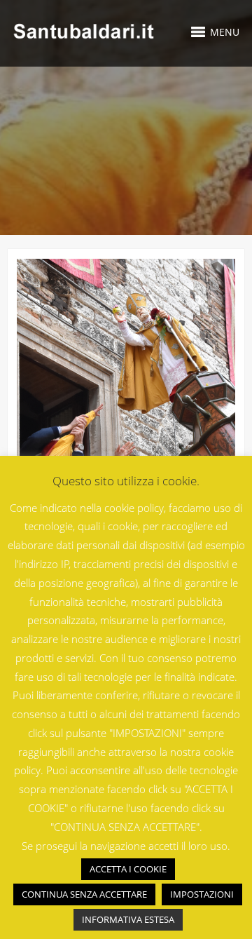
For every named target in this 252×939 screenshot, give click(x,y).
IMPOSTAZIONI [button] (202, 894)
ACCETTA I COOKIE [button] (128, 869)
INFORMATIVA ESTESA (128, 919)
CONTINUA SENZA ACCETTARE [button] (84, 894)
